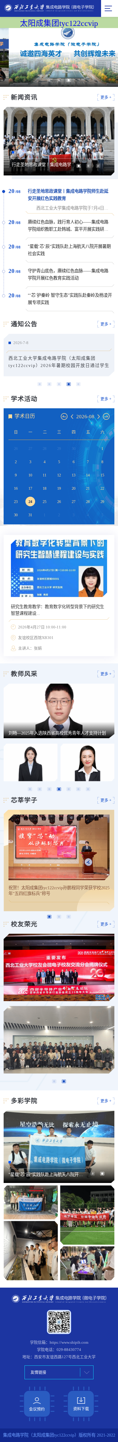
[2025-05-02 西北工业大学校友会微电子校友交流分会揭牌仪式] (59, 967)
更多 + (105, 97)
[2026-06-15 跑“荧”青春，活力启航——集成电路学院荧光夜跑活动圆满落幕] (87, 1263)
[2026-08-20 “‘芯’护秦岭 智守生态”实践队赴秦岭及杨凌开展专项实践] (31, 1250)
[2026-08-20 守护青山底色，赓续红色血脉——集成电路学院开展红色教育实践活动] (31, 1202)
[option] (59, 57)
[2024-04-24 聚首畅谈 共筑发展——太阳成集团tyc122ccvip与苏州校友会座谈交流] (59, 1040)
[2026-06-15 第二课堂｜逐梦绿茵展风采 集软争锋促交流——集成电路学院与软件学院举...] (87, 1214)
